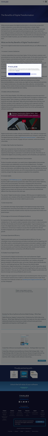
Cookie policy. (18, 70)
